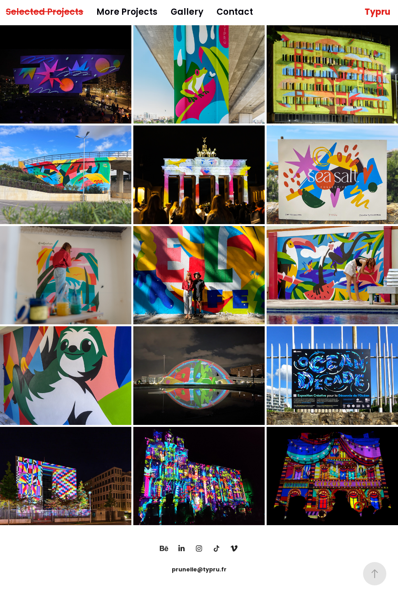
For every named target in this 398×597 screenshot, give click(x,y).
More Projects (126, 12)
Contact (234, 12)
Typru (377, 12)
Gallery (187, 12)
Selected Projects (44, 12)
